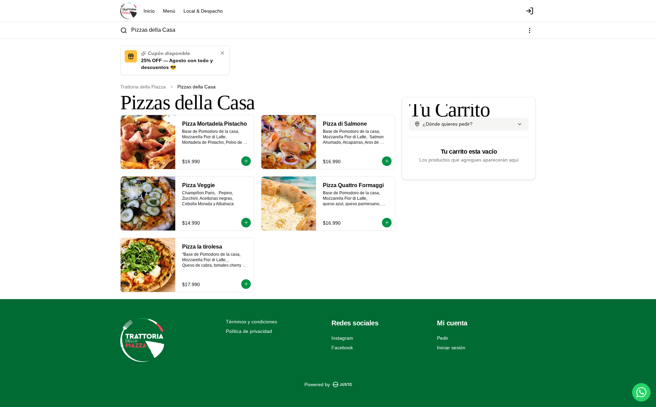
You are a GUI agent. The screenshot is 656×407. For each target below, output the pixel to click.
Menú (169, 11)
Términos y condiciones (251, 321)
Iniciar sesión (451, 347)
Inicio (149, 11)
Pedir (442, 338)
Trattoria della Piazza (143, 86)
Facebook (342, 347)
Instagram (342, 338)
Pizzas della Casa (153, 30)
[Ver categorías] (529, 30)
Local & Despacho (203, 11)
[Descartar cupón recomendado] (222, 53)
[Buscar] (123, 30)
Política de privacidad (249, 331)
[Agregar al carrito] (246, 161)
